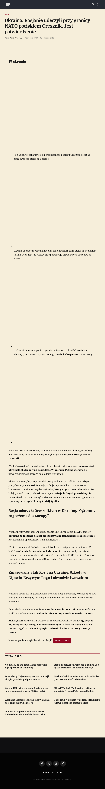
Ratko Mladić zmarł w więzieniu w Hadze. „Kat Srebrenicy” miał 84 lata (77, 678)
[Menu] (8, 4)
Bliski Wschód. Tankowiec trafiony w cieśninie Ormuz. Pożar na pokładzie (74, 690)
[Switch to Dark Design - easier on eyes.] (97, 4)
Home (46, 772)
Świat (7, 14)
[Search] (93, 4)
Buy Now (57, 772)
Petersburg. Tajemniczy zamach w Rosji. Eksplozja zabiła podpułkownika (27, 678)
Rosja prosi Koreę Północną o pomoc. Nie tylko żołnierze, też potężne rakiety (76, 666)
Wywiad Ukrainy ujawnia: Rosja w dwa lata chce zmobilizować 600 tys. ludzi (26, 690)
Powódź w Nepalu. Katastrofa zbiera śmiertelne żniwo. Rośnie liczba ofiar (25, 713)
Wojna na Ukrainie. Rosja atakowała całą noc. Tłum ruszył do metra (27, 701)
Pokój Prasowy (16, 38)
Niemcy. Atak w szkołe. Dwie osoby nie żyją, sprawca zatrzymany (26, 666)
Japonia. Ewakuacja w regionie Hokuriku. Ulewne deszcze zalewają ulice (77, 701)
